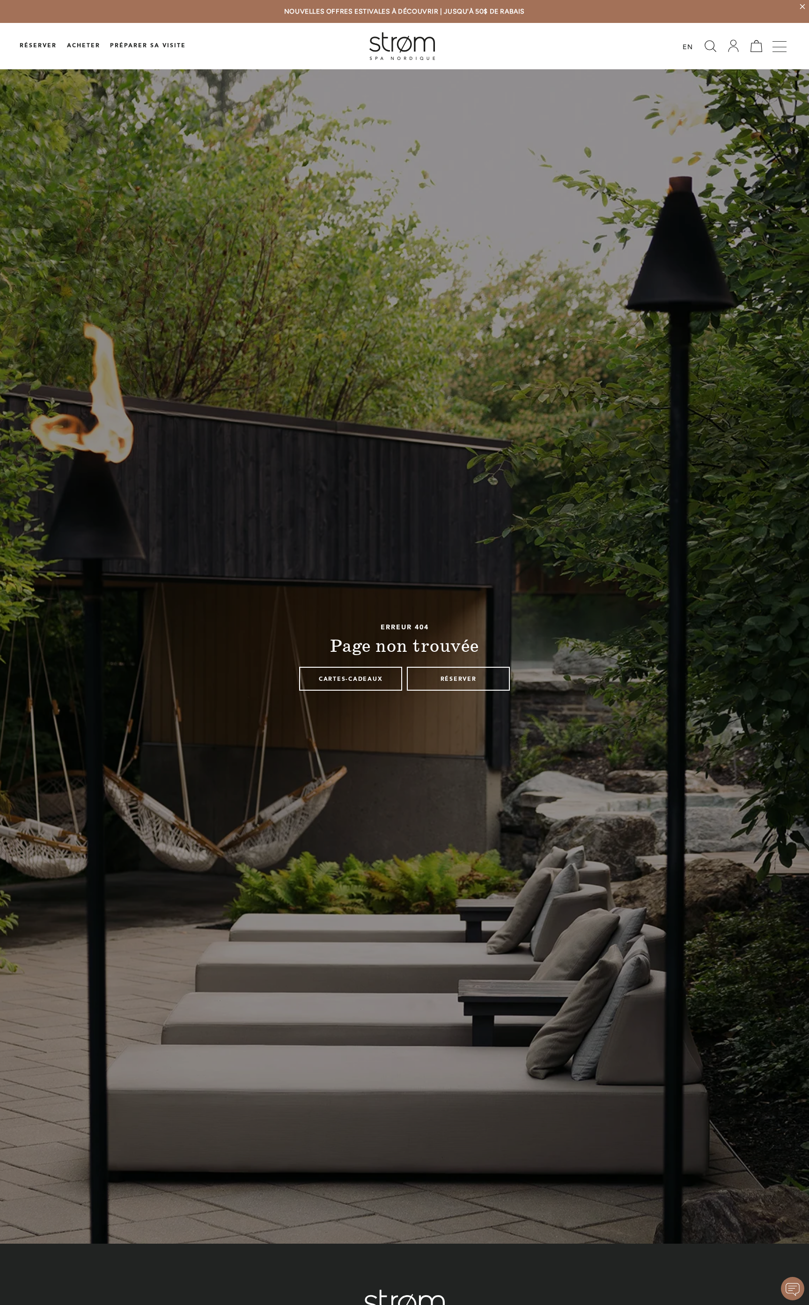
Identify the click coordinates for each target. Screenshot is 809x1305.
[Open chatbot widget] (792, 1288)
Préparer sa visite (148, 46)
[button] (710, 46)
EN (688, 47)
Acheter (83, 46)
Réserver (38, 46)
